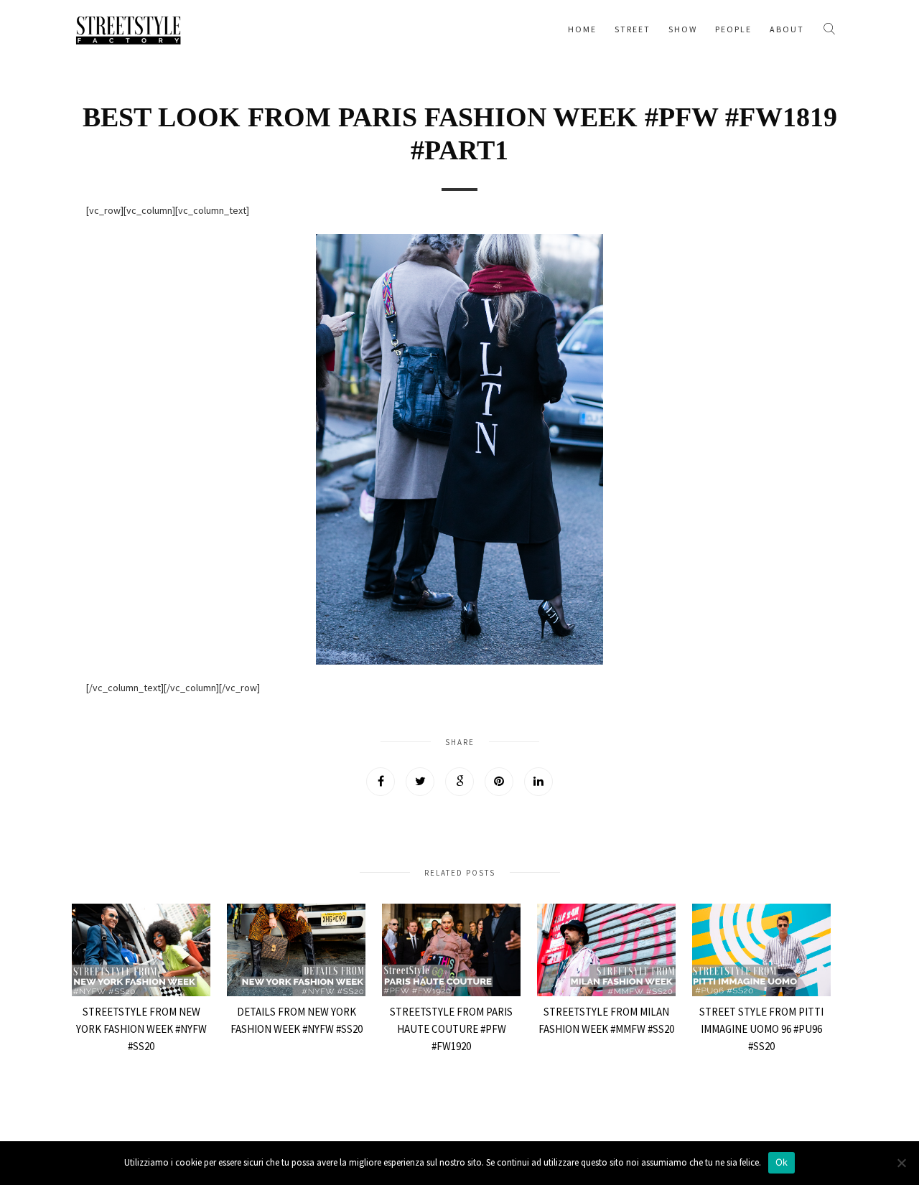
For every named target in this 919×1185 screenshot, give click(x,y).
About (787, 29)
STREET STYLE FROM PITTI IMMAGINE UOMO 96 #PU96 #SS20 (761, 1029)
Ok (781, 1162)
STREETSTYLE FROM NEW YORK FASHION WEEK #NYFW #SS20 (141, 1029)
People (733, 29)
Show (682, 29)
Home (582, 29)
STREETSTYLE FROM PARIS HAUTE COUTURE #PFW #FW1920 (451, 1029)
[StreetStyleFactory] (128, 28)
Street (632, 29)
